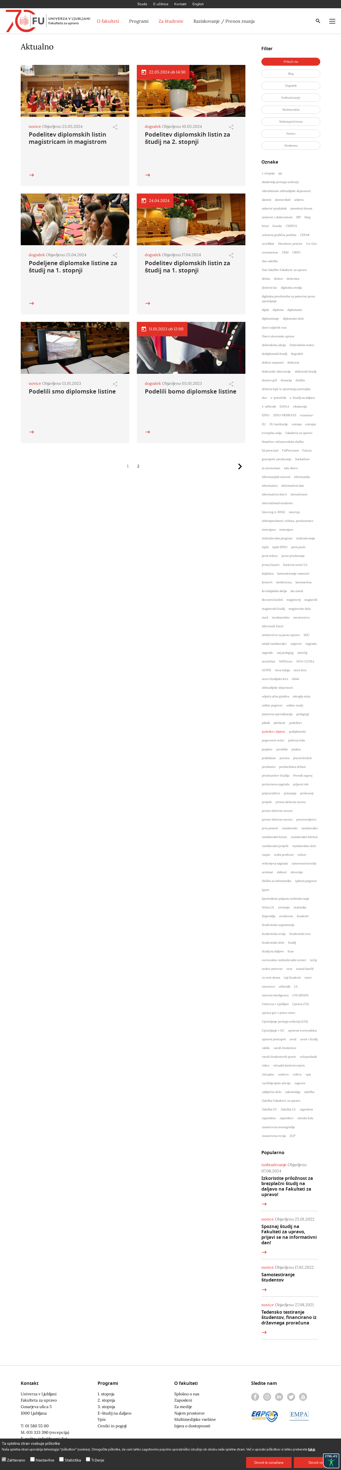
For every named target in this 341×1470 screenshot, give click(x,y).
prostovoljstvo (306, 819)
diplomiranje (270, 318)
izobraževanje (305, 538)
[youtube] (303, 1397)
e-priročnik (278, 398)
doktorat (293, 362)
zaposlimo (269, 1118)
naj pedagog (285, 652)
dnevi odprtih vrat (274, 327)
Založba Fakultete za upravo (281, 1100)
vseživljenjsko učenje (276, 1083)
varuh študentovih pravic (279, 1056)
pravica (284, 758)
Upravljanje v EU (273, 1030)
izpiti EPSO (280, 547)
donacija (286, 380)
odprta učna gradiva (275, 696)
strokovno (286, 916)
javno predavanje (293, 556)
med (265, 617)
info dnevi (291, 468)
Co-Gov (311, 243)
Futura (307, 450)
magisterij (294, 600)
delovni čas (269, 287)
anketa (299, 200)
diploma (278, 310)
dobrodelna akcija (274, 345)
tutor (308, 977)
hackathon (302, 459)
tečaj (313, 960)
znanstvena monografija (278, 1127)
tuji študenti (292, 977)
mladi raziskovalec (274, 643)
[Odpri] (115, 127)
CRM (285, 252)
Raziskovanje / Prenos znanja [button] (224, 21)
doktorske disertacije (276, 371)
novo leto (300, 670)
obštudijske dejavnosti (277, 687)
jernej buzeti (270, 565)
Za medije (183, 1406)
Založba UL (288, 1109)
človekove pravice (290, 243)
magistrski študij (273, 609)
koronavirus (304, 582)
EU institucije (279, 424)
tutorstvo (268, 986)
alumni (266, 200)
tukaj (311, 1449)
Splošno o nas (186, 1393)
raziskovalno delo (304, 846)
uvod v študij (309, 1039)
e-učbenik (269, 406)
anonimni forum (301, 208)
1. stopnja (268, 173)
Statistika (73, 1460)
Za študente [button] (171, 21)
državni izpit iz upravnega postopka (286, 389)
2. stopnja (106, 1400)
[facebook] (255, 1397)
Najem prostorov (189, 1413)
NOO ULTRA (305, 661)
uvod (293, 1039)
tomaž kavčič (305, 969)
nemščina (268, 661)
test (289, 969)
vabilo (266, 1048)
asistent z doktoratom (277, 217)
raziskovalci (290, 828)
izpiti (265, 547)
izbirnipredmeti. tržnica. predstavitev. (288, 521)
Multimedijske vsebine (195, 1419)
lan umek (297, 591)
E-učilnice (160, 4)
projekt (267, 802)
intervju (294, 512)
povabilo (282, 749)
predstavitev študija (275, 775)
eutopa (297, 424)
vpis (308, 1074)
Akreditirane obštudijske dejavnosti (286, 191)
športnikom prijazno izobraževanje (285, 898)
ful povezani (270, 450)
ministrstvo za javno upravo (281, 635)
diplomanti (294, 310)
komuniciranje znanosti (293, 573)
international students (277, 503)
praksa (296, 749)
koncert (267, 582)
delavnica (293, 278)
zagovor (300, 1083)
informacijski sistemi (276, 477)
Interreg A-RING (273, 512)
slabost (282, 872)
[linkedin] (279, 1397)
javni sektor (270, 556)
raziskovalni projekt (275, 846)
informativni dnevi (274, 494)
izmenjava (269, 529)
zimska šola (305, 1118)
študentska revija (274, 934)
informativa (270, 485)
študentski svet (300, 934)
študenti (303, 916)
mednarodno (281, 617)
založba (309, 1092)
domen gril (269, 380)
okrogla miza (301, 696)
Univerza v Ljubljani (275, 1004)
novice (35, 126)
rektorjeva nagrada (275, 863)
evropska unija (272, 433)
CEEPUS (291, 226)
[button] (269, 1462)
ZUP (292, 1136)
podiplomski (297, 731)
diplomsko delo (293, 318)
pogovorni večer (273, 740)
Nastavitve (45, 1460)
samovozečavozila (304, 863)
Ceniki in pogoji (112, 1425)
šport (265, 890)
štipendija (268, 916)
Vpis (102, 1419)
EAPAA (284, 406)
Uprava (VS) (300, 1004)
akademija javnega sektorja (280, 182)
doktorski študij (305, 371)
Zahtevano (16, 1460)
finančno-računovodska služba (283, 441)
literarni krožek (272, 600)
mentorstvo (301, 617)
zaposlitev (287, 1118)
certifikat (268, 243)
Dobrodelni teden (302, 345)
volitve (297, 1074)
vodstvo (283, 1074)
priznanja (290, 793)
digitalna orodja (291, 287)
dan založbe (270, 261)
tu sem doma (271, 977)
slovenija (297, 872)
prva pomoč (270, 828)
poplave (267, 749)
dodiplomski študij (274, 354)
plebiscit (279, 723)
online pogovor (272, 705)
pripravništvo (271, 793)
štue (291, 951)
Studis (142, 4)
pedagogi (302, 714)
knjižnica (268, 573)
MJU (307, 635)
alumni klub (283, 200)
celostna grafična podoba (279, 235)
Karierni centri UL (295, 565)
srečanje (284, 907)
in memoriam (271, 468)
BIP (298, 217)
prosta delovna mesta (291, 802)
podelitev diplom (273, 731)
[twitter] (291, 1397)
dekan (266, 278)
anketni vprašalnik (274, 208)
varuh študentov (285, 1048)
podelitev (295, 723)
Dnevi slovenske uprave (278, 336)
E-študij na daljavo (114, 1413)
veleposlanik (308, 1056)
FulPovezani (290, 450)
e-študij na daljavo (302, 398)
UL (296, 986)
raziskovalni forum (274, 837)
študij (292, 942)
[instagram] (267, 1397)
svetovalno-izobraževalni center (284, 960)
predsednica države (292, 767)
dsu (264, 398)
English (198, 4)
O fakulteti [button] (108, 21)
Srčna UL (268, 907)
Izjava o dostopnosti (192, 1425)
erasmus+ (307, 415)
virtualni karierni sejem (289, 1065)
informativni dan (292, 485)
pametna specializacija (277, 714)
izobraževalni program (277, 538)
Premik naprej (302, 775)
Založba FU (269, 1109)
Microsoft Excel (272, 626)
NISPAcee (286, 661)
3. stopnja (106, 1406)
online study (294, 705)
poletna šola (296, 740)
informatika (302, 477)
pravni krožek (302, 758)
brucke (277, 226)
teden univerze (272, 969)
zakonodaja (292, 1092)
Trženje (97, 1460)
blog (308, 217)
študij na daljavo (273, 951)
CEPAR (305, 235)
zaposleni (306, 1109)
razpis (266, 854)
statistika (300, 907)
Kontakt (180, 4)
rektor (302, 854)
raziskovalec (309, 828)
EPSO (266, 415)
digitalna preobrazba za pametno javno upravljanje (288, 298)
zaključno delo (271, 1092)
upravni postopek (274, 1039)
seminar (267, 872)
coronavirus (270, 252)
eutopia (310, 424)
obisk (295, 679)
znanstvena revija (274, 1136)
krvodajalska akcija (274, 591)
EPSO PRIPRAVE (284, 415)
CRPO (296, 252)
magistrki (310, 600)
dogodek (297, 354)
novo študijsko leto (275, 679)
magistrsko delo (300, 609)
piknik (266, 723)
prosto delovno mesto (277, 819)
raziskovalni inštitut (304, 837)
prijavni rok (300, 784)
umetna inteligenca (275, 995)
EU (264, 424)
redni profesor (284, 854)
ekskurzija (300, 406)
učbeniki (284, 986)
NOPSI (266, 670)
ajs (280, 173)
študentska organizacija (278, 925)
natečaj (302, 652)
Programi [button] (139, 21)
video (265, 1065)
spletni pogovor (306, 881)
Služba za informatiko (276, 881)
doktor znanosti (273, 362)
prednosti (268, 767)
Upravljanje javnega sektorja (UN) (285, 1021)
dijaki (265, 310)
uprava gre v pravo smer (278, 1013)
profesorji (307, 793)
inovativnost (299, 494)
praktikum (269, 758)
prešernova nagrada (275, 784)
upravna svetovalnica (302, 1030)
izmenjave (286, 529)
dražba (300, 380)
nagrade (267, 652)
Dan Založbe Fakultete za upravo (284, 270)
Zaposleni (183, 1400)
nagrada (311, 643)
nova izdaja (282, 670)
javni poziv (298, 547)
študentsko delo (273, 942)
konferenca (284, 582)
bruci (265, 226)
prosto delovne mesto (277, 811)
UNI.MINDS (300, 995)
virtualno (268, 1074)
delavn (278, 278)
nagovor (296, 643)
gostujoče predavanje (277, 459)
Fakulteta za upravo (298, 433)
